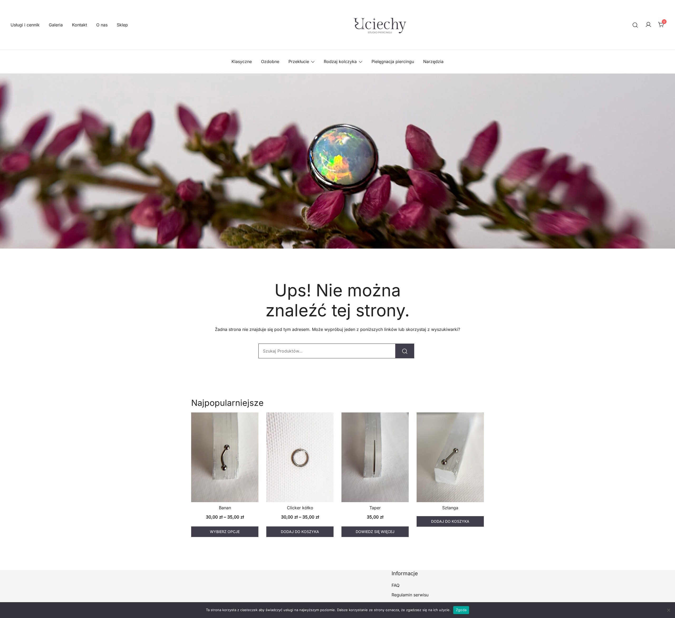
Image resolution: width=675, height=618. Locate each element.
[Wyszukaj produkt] (404, 351)
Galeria (56, 24)
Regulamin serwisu (410, 594)
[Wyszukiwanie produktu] (635, 24)
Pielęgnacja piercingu (393, 61)
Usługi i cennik (25, 24)
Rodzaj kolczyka (340, 61)
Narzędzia (433, 61)
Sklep (122, 24)
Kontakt (79, 24)
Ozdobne (270, 61)
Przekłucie (298, 61)
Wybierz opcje (225, 531)
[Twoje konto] (648, 24)
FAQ (395, 585)
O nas (102, 24)
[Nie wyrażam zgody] (668, 610)
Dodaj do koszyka (300, 531)
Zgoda (461, 610)
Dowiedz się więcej (375, 531)
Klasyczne (242, 61)
